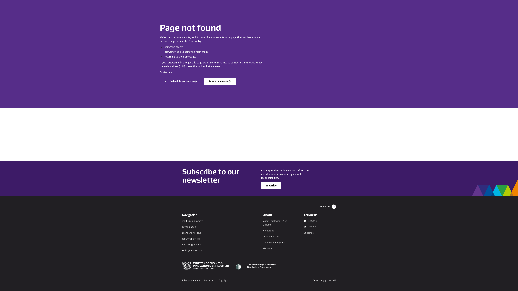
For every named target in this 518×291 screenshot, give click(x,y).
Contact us (166, 72)
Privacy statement (191, 280)
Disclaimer (209, 280)
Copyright (223, 280)
